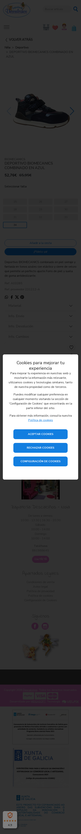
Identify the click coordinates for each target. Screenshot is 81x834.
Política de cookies (40, 420)
